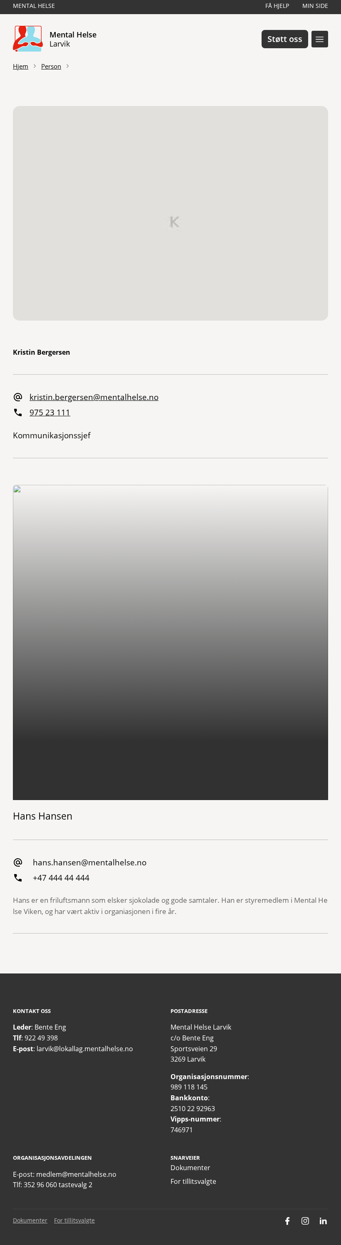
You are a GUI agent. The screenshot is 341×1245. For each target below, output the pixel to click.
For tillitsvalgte (193, 1181)
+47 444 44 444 (61, 877)
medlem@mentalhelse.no (76, 1174)
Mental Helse (34, 6)
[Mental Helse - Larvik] (28, 39)
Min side (315, 6)
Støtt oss (284, 38)
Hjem (20, 66)
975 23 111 (50, 412)
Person (51, 66)
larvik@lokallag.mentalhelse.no (85, 1048)
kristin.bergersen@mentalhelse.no (94, 397)
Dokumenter (190, 1167)
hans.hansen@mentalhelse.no (89, 862)
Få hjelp (277, 6)
